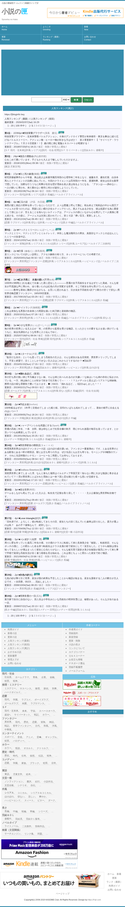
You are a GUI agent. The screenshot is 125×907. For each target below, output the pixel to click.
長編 (7, 811)
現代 (7, 699)
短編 (23, 811)
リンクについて (77, 648)
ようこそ (47, 28)
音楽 (20, 737)
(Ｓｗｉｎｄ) (36, 445)
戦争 (15, 681)
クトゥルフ (42, 748)
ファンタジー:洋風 (14, 418)
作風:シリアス (33, 150)
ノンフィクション (14, 781)
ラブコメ (26, 699)
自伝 (33, 785)
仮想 (32, 755)
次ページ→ (48, 125)
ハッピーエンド (13, 800)
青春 (35, 677)
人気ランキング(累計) (19, 648)
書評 (29, 781)
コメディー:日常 (46, 609)
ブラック (34, 763)
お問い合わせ (90, 38)
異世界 (8, 722)
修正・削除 (44, 146)
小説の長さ (74, 644)
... (22, 681)
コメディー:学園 (13, 439)
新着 (86, 28)
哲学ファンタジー (22, 725)
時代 (15, 755)
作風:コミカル (31, 439)
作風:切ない (32, 222)
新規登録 (73, 637)
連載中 (8, 818)
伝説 (40, 755)
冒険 (43, 722)
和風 (46, 725)
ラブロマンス (37, 703)
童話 (7, 774)
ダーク (51, 800)
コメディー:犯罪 (64, 609)
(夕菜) (28, 353)
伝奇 (23, 755)
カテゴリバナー (77, 652)
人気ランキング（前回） (43, 118)
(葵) (31, 469)
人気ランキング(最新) (19, 640)
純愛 (24, 703)
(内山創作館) (33, 156)
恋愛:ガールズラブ (14, 390)
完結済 (18, 819)
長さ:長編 (47, 194)
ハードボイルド (13, 692)
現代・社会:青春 (34, 339)
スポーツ (9, 737)
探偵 (46, 688)
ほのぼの (9, 796)
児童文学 (17, 774)
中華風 (8, 729)
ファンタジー (63, 588)
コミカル (22, 793)
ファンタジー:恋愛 (37, 261)
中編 (15, 811)
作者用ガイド (76, 629)
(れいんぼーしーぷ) (36, 230)
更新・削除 (74, 640)
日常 (53, 763)
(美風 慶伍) (40, 133)
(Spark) (39, 425)
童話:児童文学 (12, 166)
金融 (52, 677)
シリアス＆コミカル (41, 793)
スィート (29, 800)
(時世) (27, 489)
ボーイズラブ (41, 699)
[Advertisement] (62, 72)
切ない (21, 796)
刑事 (54, 688)
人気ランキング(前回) (19, 644)
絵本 (28, 774)
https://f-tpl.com (94, 900)
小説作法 (48, 781)
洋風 (54, 725)
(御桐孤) (30, 307)
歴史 (26, 722)
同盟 (39, 833)
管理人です (13, 659)
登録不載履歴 (76, 667)
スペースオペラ (47, 711)
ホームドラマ (22, 677)
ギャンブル (51, 737)
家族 (23, 763)
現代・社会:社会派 (88, 390)
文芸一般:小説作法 (72, 532)
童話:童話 (31, 418)
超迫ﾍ (7, 714)
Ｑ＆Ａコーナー (77, 655)
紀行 (37, 781)
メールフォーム (77, 670)
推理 (37, 688)
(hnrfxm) (29, 404)
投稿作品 (39, 826)
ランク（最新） (114, 882)
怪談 (17, 748)
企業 (43, 677)
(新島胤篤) (32, 251)
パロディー (18, 741)
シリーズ (43, 811)
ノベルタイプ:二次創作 (98, 243)
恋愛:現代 (49, 339)
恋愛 (34, 722)
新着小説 (12, 633)
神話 (51, 722)
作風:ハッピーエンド (50, 222)
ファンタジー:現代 (14, 194)
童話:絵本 (43, 418)
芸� (39, 737)
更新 (6, 38)
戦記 (36, 714)
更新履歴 (12, 655)
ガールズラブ (11, 703)
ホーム (4, 28)
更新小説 (12, 637)
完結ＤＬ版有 (33, 819)
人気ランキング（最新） (17, 118)
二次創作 (26, 826)
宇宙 (33, 711)
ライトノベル (11, 826)
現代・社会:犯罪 (50, 150)
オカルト (28, 748)
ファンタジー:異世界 (15, 261)
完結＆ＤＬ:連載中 (93, 150)
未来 (24, 711)
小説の (15, 14)
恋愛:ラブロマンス (14, 222)
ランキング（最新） (51, 38)
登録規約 (73, 633)
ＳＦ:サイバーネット (71, 150)
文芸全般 (9, 785)
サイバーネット (22, 714)
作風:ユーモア (77, 243)
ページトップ (62, 893)
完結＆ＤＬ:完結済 (26, 609)
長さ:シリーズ (61, 243)
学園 (15, 699)
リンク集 (29, 833)
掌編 (32, 811)
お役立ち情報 (76, 659)
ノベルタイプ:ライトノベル (68, 194)
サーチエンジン (13, 833)
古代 (37, 725)
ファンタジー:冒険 (14, 243)
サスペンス (25, 688)
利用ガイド (13, 629)
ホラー (45, 714)
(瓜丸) (31, 596)
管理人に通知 (59, 146)
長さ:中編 (68, 222)
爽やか (42, 796)
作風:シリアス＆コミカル (39, 243)
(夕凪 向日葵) (32, 202)
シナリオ (22, 785)
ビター (40, 800)
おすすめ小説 (14, 652)
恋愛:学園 (22, 532)
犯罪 (7, 681)
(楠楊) (30, 174)
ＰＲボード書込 (77, 663)
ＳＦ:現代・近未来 (14, 150)
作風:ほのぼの (91, 367)
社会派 (8, 677)
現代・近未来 (11, 710)
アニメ (29, 737)
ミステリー (10, 688)
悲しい (31, 796)
